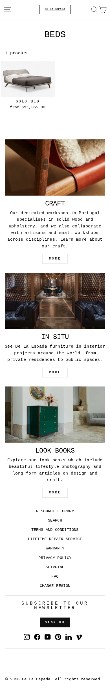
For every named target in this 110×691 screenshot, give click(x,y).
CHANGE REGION (55, 586)
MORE (55, 259)
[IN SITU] (55, 301)
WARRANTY (55, 548)
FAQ (54, 576)
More (55, 493)
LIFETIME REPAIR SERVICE (55, 539)
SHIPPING (55, 567)
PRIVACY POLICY (54, 558)
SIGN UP (55, 622)
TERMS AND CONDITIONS (54, 530)
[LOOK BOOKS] (55, 414)
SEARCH (55, 520)
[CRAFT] (55, 167)
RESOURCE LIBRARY (55, 511)
